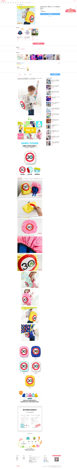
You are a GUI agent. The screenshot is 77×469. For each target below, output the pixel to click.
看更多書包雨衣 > (38, 43)
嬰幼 (6, 2)
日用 (18, 2)
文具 (25, 2)
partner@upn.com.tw (31, 462)
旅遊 (15, 2)
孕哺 (30, 2)
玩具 (10, 2)
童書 (27, 2)
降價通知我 (55, 74)
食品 (22, 2)
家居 (13, 2)
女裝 (20, 2)
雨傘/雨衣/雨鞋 (21, 4)
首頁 (3, 2)
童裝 (8, 2)
